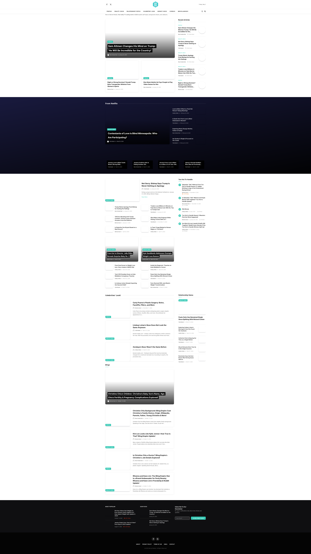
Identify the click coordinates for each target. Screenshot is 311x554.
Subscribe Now (198, 518)
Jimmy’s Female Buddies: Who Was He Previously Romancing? (193, 163)
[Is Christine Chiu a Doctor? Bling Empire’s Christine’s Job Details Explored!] (117, 460)
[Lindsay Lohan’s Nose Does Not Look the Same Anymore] (117, 330)
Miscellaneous (183, 11)
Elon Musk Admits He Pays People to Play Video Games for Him (158, 83)
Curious (172, 11)
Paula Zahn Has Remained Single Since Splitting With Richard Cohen (161, 275)
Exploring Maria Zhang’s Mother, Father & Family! (183, 129)
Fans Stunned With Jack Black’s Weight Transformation (160, 284)
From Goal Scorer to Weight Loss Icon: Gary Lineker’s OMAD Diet (125, 266)
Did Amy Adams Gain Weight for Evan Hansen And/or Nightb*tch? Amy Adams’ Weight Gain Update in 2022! (125, 513)
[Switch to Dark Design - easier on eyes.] (202, 11)
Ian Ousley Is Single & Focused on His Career (183, 139)
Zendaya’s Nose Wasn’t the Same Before (149, 347)
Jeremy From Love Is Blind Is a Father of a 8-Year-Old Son (167, 163)
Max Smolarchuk (113, 55)
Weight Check (162, 11)
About (138, 544)
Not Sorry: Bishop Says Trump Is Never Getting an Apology (187, 43)
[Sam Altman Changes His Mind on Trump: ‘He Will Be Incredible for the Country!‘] (140, 38)
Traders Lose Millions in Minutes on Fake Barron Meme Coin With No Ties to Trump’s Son (186, 71)
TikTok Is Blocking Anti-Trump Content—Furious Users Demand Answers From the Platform (125, 218)
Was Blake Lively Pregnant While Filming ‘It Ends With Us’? (161, 218)
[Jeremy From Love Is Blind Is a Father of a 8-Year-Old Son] (168, 155)
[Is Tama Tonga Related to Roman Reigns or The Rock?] (145, 229)
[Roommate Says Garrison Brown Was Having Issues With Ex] (202, 358)
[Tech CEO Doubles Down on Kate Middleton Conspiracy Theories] (109, 276)
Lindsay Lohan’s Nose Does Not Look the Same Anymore (149, 326)
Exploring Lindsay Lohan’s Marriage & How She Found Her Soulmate (186, 329)
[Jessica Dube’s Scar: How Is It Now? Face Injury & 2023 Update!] (109, 525)
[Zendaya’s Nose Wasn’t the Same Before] (117, 351)
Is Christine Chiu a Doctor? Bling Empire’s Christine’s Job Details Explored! (150, 456)
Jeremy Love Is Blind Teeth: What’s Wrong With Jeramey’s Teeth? (117, 163)
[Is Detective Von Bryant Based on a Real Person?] (109, 229)
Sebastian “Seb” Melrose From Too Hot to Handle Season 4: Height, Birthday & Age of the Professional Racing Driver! (193, 187)
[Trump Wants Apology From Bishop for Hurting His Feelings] (202, 57)
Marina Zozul (110, 89)
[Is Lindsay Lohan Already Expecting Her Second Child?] (109, 285)
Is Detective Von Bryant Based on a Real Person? (126, 228)
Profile (109, 11)
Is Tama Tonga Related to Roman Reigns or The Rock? (161, 228)
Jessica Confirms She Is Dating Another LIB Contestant (141, 163)
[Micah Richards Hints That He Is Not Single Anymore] (202, 349)
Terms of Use (158, 544)
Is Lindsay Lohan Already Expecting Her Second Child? (126, 284)
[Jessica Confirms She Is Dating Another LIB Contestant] (142, 155)
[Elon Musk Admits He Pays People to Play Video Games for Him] (158, 70)
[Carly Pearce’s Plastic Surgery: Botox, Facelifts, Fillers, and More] (117, 308)
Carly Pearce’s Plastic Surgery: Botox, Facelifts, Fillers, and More (148, 304)
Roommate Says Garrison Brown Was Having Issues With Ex (186, 357)
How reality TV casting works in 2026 (128, 14)
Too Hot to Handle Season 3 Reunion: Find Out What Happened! (193, 216)
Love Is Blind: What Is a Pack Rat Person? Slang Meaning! (183, 109)
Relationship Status (133, 11)
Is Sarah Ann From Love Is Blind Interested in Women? (182, 119)
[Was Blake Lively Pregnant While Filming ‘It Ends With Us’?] (145, 218)
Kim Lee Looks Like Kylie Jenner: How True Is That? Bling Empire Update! (151, 435)
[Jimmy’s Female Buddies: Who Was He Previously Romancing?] (194, 155)
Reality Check (119, 11)
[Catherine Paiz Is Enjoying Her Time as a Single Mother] (202, 340)
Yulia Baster (181, 48)
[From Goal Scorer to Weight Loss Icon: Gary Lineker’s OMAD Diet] (109, 267)
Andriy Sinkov (176, 113)
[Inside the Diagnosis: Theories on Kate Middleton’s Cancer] (145, 267)
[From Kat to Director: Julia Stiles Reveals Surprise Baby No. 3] (121, 249)
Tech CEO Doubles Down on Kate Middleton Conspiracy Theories (125, 275)
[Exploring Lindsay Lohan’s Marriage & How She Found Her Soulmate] (202, 329)
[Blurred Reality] (155, 4)
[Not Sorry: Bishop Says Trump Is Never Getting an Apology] (202, 43)
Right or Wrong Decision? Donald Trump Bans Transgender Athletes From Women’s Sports (121, 84)
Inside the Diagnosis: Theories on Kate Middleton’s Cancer (160, 266)
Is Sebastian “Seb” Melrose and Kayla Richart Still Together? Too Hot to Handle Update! (193, 199)
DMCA (165, 544)
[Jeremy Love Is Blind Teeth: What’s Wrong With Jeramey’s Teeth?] (117, 155)
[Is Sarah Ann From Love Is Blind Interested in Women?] (201, 120)
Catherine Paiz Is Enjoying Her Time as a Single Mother (187, 339)
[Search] (205, 11)
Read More (144, 197)
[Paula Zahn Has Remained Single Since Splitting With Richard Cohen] (145, 276)
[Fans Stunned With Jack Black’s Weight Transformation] (145, 285)
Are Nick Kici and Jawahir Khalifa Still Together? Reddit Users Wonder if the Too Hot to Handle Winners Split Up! (193, 225)
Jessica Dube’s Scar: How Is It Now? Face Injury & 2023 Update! (125, 523)
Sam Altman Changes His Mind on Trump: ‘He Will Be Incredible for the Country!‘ (187, 30)
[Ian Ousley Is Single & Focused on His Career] (201, 140)
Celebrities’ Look (149, 11)
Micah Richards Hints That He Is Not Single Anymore (187, 348)
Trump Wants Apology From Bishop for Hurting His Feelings (186, 57)
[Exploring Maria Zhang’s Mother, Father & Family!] (201, 130)
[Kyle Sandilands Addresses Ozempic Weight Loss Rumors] (157, 249)
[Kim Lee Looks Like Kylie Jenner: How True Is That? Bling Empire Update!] (117, 438)
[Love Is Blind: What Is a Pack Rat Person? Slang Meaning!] (201, 111)
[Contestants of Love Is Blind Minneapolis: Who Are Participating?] (137, 126)
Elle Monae (185, 209)
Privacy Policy (147, 544)
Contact (172, 544)
